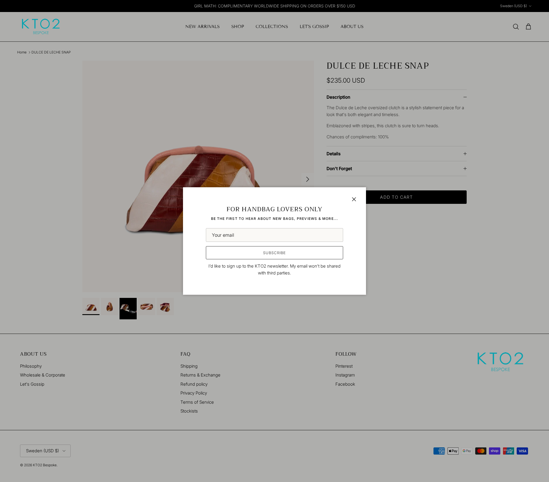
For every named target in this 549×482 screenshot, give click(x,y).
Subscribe (274, 252)
